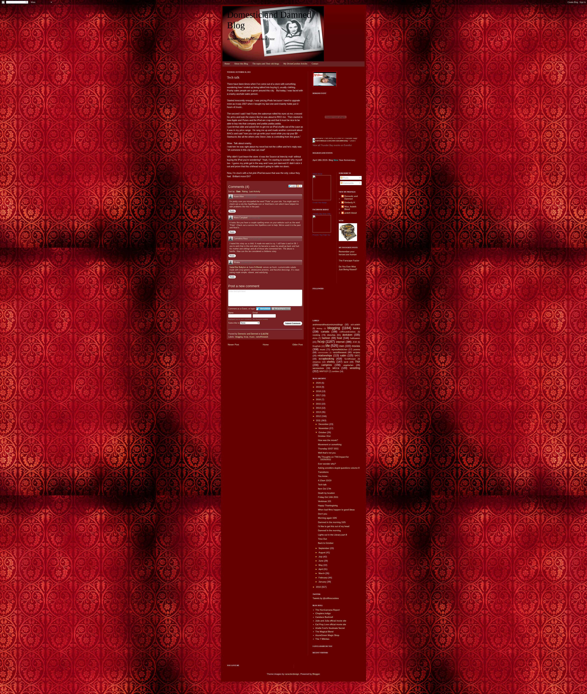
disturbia (331, 335)
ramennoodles (323, 352)
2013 (318, 412)
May (321, 565)
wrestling (355, 368)
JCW (355, 342)
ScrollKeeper (350, 359)
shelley (331, 361)
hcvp (246, 337)
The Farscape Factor (349, 260)
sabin (343, 355)
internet (340, 341)
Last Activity (254, 191)
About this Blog (241, 64)
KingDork (317, 346)
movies (356, 346)
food (339, 338)
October (323, 432)
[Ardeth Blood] (322, 199)
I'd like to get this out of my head (333, 526)
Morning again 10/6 (327, 518)
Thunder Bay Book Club (321, 214)
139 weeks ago (255, 239)
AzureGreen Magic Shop (327, 635)
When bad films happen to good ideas (336, 509)
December (324, 424)
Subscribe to (234, 323)
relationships (324, 355)
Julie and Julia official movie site (330, 620)
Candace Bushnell (324, 617)
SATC (357, 355)
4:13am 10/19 (324, 480)
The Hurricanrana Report (327, 610)
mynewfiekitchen (339, 349)
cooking (316, 335)
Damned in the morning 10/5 (332, 522)
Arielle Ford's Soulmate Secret (330, 628)
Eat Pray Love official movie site (330, 624)
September (324, 548)
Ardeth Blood (317, 174)
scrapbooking (326, 358)
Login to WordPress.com (281, 308)
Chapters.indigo (323, 613)
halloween (355, 338)
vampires (326, 365)
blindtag (319, 328)
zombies (335, 371)
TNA (357, 361)
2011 (318, 420)
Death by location (326, 493)
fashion (326, 338)
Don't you (322, 514)
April (321, 569)
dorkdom (347, 334)
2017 (318, 395)
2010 (318, 587)
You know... (323, 476)
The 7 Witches (322, 639)
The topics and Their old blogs (265, 64)
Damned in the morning (329, 530)
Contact (315, 64)
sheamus (317, 362)
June (321, 561)
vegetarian (348, 365)
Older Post (297, 344)
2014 (318, 408)
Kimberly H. (350, 202)
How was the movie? (328, 440)
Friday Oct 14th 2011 (328, 497)
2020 (318, 383)
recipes (356, 352)
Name (230, 313)
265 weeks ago (251, 197)
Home (227, 64)
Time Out (322, 539)
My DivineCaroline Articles (295, 64)
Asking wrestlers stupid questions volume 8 (339, 468)
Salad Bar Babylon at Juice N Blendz (246, 267)
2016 (318, 399)
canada (325, 331)
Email (255, 313)
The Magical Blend (324, 631)
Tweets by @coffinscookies (326, 598)
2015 (318, 404)
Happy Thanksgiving (328, 505)
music (252, 337)
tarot (346, 362)
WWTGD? (323, 371)
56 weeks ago (246, 262)
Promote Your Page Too (321, 235)
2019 (318, 387)
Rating (245, 191)
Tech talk (322, 484)
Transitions (323, 472)
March (322, 573)
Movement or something (329, 444)
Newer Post (233, 344)
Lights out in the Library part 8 (332, 535)
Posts (345, 178)
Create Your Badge (320, 202)
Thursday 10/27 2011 (328, 448)
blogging (239, 337)
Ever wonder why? (327, 464)
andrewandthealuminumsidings (328, 324)
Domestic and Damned (351, 197)
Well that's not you (327, 452)
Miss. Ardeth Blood (350, 207)
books (356, 328)
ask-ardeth (355, 325)
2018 (318, 391)
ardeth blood (350, 213)
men (341, 346)
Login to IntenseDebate (263, 308)
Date (238, 191)
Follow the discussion (299, 186)
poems (356, 349)
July (321, 556)
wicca (335, 368)
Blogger (316, 674)
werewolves (318, 368)
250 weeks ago (254, 218)
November (324, 428)
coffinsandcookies (348, 332)
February (323, 577)
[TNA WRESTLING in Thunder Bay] (335, 138)
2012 (318, 416)
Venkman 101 (324, 501)
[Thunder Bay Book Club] (322, 231)
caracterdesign (292, 674)
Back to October (326, 543)
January (323, 581)
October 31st (324, 436)
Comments (348, 183)
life (327, 346)
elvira (315, 338)
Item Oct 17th (324, 488)
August (322, 552)
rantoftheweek (262, 337)
